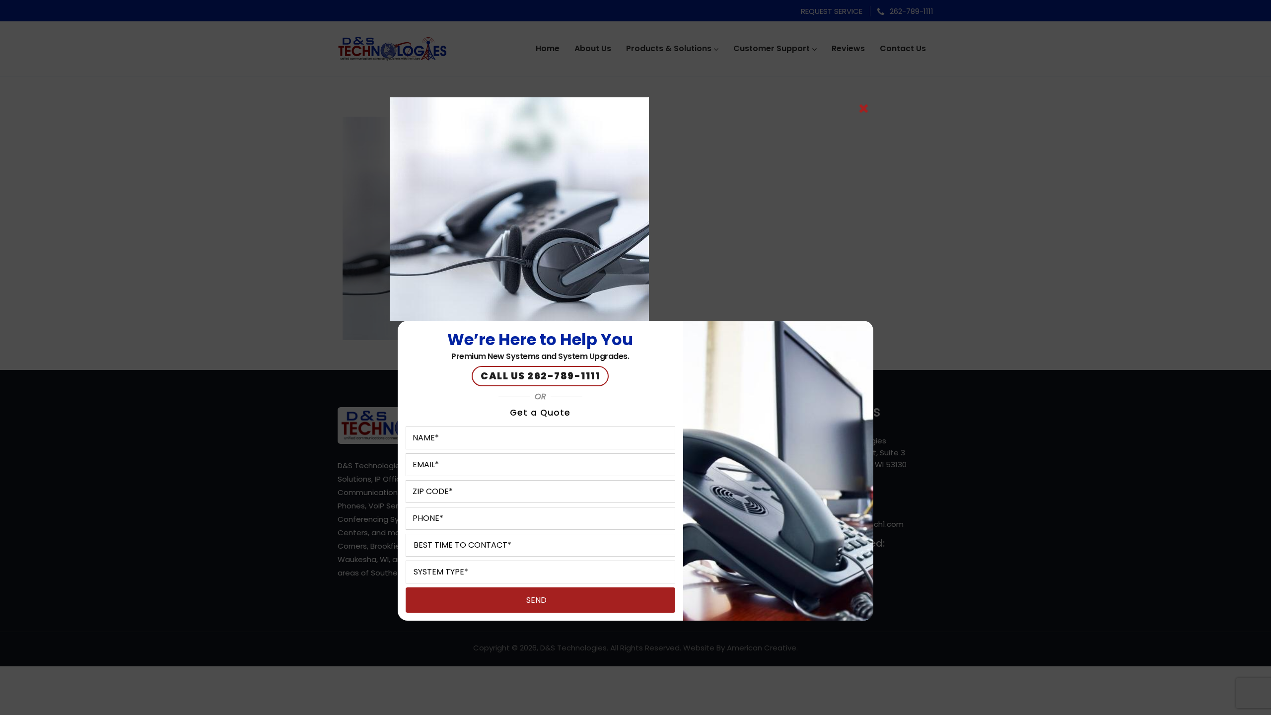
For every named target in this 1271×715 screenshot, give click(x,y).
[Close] (863, 109)
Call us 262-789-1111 (540, 376)
